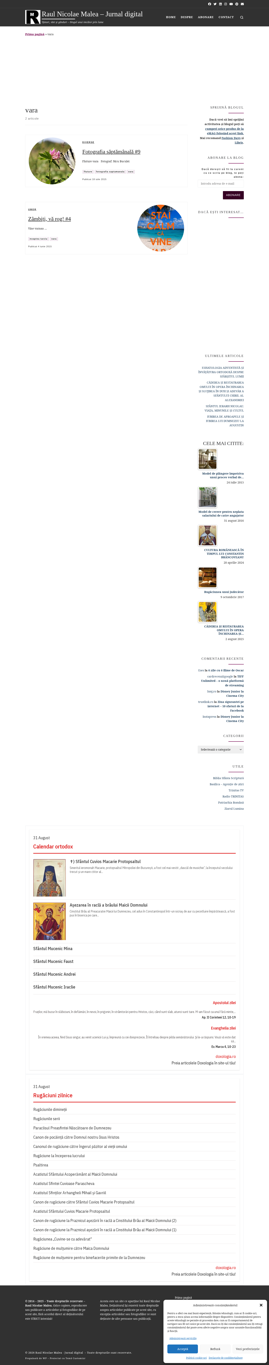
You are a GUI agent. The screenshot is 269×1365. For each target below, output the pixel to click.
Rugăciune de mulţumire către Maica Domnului (71, 1248)
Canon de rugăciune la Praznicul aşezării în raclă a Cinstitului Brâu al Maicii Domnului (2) (104, 1220)
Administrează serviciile (183, 1338)
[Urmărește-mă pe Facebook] (209, 4)
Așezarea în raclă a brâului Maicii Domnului (108, 905)
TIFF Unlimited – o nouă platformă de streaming (222, 681)
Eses (201, 670)
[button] (261, 1305)
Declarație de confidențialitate (226, 1357)
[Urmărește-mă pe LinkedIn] (220, 4)
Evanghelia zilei (223, 1028)
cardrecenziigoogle (220, 676)
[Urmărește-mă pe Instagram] (225, 4)
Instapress (209, 716)
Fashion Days (231, 138)
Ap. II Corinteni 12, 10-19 (219, 1017)
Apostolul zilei (224, 1002)
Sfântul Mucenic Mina (52, 948)
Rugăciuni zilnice (52, 1095)
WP (45, 1358)
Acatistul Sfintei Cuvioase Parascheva (63, 1183)
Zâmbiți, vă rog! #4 (49, 219)
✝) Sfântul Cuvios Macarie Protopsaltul (105, 861)
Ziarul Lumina (234, 808)
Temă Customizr (75, 1358)
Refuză (215, 1349)
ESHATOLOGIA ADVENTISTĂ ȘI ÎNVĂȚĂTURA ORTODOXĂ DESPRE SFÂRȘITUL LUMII (221, 372)
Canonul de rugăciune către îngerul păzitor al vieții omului (80, 1146)
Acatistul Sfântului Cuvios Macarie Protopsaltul (71, 1211)
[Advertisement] (134, 70)
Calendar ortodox (53, 846)
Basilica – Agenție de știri (227, 784)
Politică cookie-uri (196, 1357)
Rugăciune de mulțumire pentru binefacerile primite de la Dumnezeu (89, 1257)
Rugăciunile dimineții (50, 1109)
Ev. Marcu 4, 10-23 (223, 1047)
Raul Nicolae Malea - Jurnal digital (59, 1352)
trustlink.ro (205, 702)
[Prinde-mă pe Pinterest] (236, 4)
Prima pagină (35, 34)
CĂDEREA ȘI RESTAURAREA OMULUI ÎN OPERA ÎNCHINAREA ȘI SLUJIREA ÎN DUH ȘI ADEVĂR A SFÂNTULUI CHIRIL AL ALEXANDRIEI (221, 391)
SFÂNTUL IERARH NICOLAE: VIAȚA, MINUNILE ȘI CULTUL (224, 408)
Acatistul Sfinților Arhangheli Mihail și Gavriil (69, 1192)
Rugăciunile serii (46, 1118)
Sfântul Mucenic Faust (53, 961)
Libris (239, 142)
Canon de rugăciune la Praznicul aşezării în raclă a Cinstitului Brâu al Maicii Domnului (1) (104, 1229)
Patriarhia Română (231, 802)
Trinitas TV (236, 790)
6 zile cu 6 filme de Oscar (226, 670)
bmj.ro (211, 691)
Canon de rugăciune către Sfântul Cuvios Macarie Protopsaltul (83, 1202)
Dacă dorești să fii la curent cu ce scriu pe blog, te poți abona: (223, 173)
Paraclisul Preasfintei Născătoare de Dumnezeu (72, 1128)
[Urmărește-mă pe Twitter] (215, 4)
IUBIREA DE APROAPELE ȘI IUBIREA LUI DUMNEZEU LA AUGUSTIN (225, 421)
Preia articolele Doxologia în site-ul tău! (204, 1063)
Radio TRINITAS (233, 796)
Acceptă (182, 1349)
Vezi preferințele (248, 1349)
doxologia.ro (226, 1056)
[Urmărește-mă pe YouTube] (231, 4)
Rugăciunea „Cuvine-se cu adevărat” (62, 1239)
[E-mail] (242, 4)
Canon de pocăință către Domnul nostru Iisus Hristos (76, 1137)
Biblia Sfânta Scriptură (228, 778)
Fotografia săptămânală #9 (111, 152)
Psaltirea (40, 1165)
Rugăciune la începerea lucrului (59, 1155)
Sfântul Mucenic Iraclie (54, 987)
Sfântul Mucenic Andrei (54, 974)
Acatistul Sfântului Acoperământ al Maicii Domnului (75, 1174)
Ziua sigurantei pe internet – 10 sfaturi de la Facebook (226, 706)
